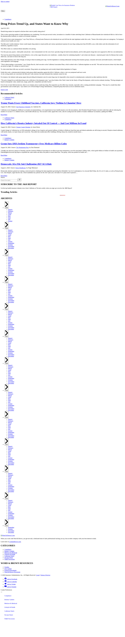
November (11, 246)
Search (3, 177)
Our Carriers (8, 568)
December (11, 248)
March (10, 213)
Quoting (6, 567)
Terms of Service (45, 575)
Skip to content (5, 1)
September (11, 243)
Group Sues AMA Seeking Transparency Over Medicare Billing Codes (34, 143)
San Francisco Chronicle (23, 107)
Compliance (15, 15)
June (9, 218)
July (9, 219)
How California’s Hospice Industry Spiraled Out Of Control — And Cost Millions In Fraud (43, 123)
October (10, 245)
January (10, 209)
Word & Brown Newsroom (12, 572)
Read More (4, 114)
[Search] (19, 179)
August (10, 221)
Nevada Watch (98, 15)
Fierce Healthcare (20, 168)
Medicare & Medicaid (47, 15)
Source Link (4, 89)
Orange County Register (23, 127)
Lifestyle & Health (65, 15)
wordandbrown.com (15, 541)
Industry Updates (29, 15)
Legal (37, 575)
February (10, 211)
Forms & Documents (10, 570)
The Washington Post (22, 147)
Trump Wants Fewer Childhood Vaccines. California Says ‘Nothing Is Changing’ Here (41, 103)
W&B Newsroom (112, 15)
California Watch (82, 15)
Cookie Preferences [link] (6, 590)
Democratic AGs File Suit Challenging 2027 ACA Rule (26, 164)
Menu (2, 11)
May (9, 216)
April (9, 214)
